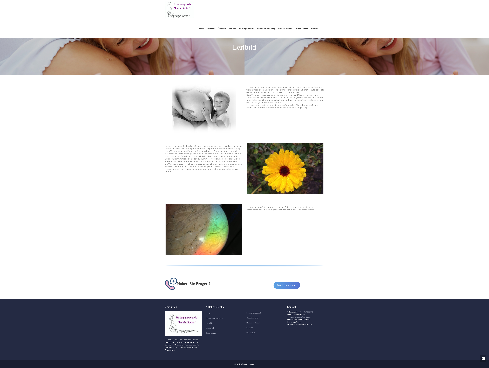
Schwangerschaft (246, 28)
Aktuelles (211, 28)
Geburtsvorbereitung (266, 28)
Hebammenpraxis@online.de (299, 317)
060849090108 (306, 312)
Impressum (251, 333)
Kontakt (314, 28)
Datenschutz (211, 333)
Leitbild (232, 28)
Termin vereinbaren (287, 285)
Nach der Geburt (285, 28)
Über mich (222, 28)
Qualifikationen (301, 28)
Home (201, 28)
